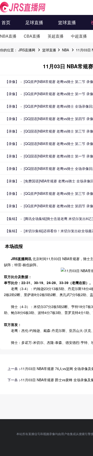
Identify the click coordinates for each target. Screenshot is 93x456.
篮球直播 (67, 22)
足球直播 (34, 22)
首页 (5, 22)
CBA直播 (32, 36)
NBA (65, 49)
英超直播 (55, 36)
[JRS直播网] (22, 7)
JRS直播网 (26, 49)
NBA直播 (8, 36)
